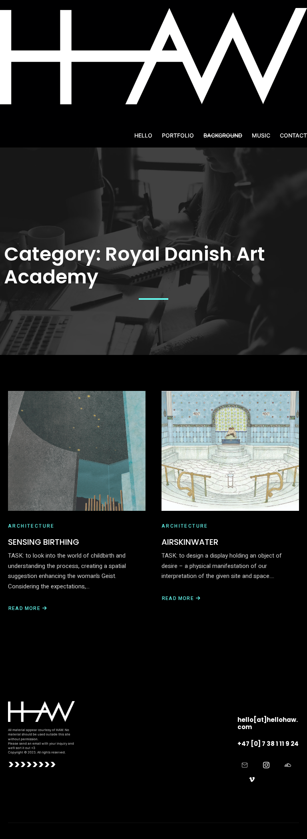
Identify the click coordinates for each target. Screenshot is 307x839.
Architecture (31, 526)
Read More (24, 608)
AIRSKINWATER (189, 542)
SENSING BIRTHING (43, 542)
